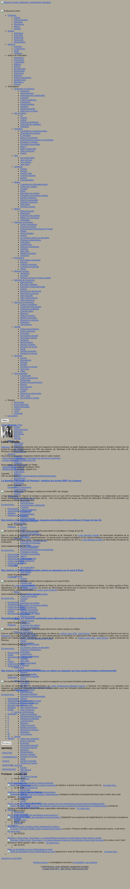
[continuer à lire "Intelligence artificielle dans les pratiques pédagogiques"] (33, 794)
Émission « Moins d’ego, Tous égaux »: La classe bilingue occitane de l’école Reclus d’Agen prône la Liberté (54, 838)
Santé (22, 759)
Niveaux (11, 810)
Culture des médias (28, 596)
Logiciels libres (26, 721)
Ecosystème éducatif (29, 745)
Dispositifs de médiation (30, 534)
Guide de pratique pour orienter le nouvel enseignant (30, 783)
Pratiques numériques (23, 632)
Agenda (17, 438)
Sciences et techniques (24, 712)
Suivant (11, 738)
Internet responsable (29, 610)
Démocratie (25, 790)
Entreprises (19, 483)
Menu (5, 420)
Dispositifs (18, 445)
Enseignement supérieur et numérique (36, 550)
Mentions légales (40, 862)
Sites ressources (27, 561)
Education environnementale (32, 696)
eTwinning (24, 665)
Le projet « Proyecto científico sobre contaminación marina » (34, 826)
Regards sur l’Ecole (28, 756)
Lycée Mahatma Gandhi (88, 535)
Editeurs (17, 474)
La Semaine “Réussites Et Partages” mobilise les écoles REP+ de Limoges (41, 480)
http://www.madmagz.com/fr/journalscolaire (37, 476)
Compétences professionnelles (21, 703)
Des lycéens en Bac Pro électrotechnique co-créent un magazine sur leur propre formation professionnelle (59, 670)
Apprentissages (27, 503)
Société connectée (28, 761)
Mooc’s (23, 556)
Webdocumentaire (28, 663)
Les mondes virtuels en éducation (34, 647)
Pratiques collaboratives (30, 650)
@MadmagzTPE (9, 469)
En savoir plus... (8, 504)
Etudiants (12, 707)
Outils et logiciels (27, 725)
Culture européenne (29, 788)
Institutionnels (20, 490)
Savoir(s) (11, 454)
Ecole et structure (27, 741)
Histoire (23, 699)
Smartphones (26, 654)
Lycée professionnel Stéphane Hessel (68, 686)
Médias (17, 592)
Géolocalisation (27, 643)
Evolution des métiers (17, 705)
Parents (17, 494)
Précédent (12, 714)
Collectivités (19, 472)
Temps (23, 679)
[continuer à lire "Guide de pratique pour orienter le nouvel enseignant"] (32, 785)
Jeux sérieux (25, 572)
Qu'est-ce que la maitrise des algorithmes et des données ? (33, 815)
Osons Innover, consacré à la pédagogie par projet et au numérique (31, 458)
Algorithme (25, 683)
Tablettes (24, 659)
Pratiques (18, 463)
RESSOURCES (9, 769)
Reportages (19, 434)
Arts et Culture (20, 523)
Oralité (10, 655)
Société (17, 736)
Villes (22, 781)
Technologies (26, 734)
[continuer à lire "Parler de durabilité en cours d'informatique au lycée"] (31, 852)
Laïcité (23, 801)
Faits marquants (21, 429)
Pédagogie (12, 677)
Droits (22, 601)
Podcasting (25, 652)
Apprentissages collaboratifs (32, 505)
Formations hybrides (29, 552)
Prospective (19, 667)
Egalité (11, 710)
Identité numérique (28, 607)
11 (9, 736)
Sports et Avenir (30, 588)
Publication (12, 565)
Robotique (24, 732)
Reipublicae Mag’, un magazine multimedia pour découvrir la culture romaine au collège (48, 618)
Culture (23, 530)
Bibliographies (26, 692)
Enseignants (13, 509)
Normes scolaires (27, 754)
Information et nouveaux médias (34, 605)
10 (9, 734)
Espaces (24, 672)
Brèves (17, 436)
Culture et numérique (17, 609)
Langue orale (26, 583)
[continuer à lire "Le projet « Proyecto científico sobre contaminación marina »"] (35, 829)
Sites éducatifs (26, 705)
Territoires (18, 765)
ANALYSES (7, 753)
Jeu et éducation (27, 567)
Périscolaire (19, 812)
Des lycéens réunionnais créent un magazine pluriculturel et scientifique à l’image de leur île (51, 520)
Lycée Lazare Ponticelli (24, 585)
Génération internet (28, 747)
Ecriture (23, 578)
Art (9, 659)
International (25, 770)
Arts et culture (13, 554)
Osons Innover (33, 546)
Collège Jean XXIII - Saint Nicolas (75, 633)
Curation (24, 598)
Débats (17, 427)
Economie (24, 743)
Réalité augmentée (28, 727)
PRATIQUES (7, 765)
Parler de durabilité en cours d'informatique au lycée (30, 849)
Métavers (24, 723)
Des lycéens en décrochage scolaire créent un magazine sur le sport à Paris (42, 570)
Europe (23, 768)
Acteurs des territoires (29, 739)
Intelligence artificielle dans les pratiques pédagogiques (32, 792)
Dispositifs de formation (30, 543)
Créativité (24, 507)
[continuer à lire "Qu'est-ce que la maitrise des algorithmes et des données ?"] (35, 817)
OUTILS (5, 761)
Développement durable (30, 716)
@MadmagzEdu (9, 467)
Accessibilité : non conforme (85, 862)
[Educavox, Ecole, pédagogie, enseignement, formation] (26, 2)
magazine (26, 537)
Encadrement (20, 478)
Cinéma (23, 527)
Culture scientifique (28, 714)
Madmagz (5, 447)
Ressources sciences (29, 730)
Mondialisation (26, 752)
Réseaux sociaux (27, 616)
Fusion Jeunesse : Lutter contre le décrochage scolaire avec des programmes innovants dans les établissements (56, 804)
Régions (24, 772)
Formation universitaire (30, 554)
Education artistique (28, 694)
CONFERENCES (9, 757)
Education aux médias (29, 603)
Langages (18, 576)
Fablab (23, 641)
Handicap (24, 750)
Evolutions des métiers (30, 625)
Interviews (18, 432)
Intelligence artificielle (29, 719)
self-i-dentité (21, 690)
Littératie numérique (29, 612)
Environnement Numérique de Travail (24, 613)
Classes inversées (15, 563)
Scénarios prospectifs (29, 676)
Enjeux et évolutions (29, 547)
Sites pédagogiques (29, 707)
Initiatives (12, 513)
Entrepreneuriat (27, 621)
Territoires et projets (28, 763)
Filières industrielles (22, 487)
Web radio (24, 661)
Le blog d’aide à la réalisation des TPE (19, 460)
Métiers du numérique (29, 627)
